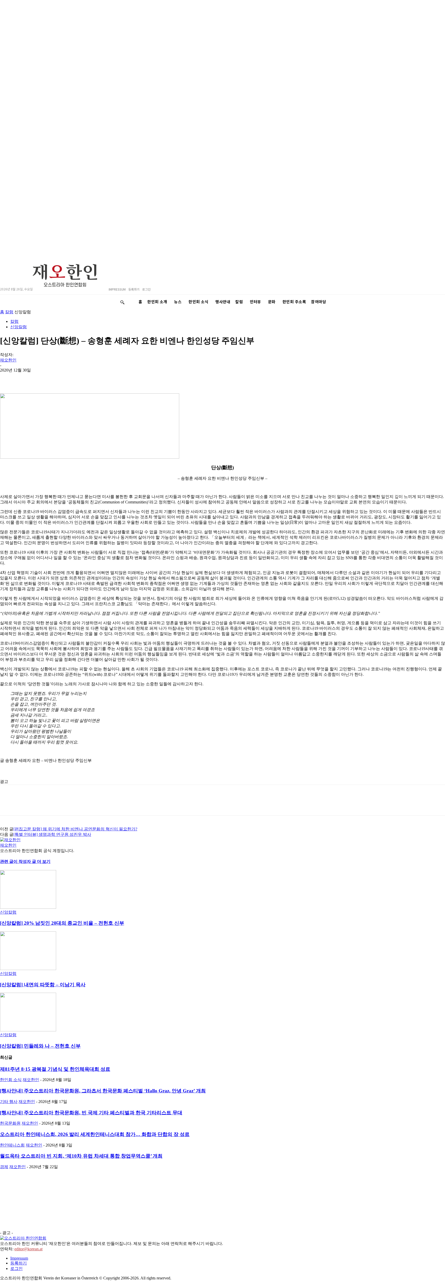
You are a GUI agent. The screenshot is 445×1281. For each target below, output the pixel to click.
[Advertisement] (68, 775)
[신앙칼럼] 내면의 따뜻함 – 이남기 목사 (42, 984)
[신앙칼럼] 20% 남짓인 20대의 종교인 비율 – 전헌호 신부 (62, 923)
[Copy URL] (119, 378)
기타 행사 (9, 1101)
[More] (138, 378)
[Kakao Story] (8, 378)
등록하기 (18, 1263)
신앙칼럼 (18, 327)
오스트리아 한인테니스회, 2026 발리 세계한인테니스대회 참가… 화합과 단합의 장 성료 (95, 1134)
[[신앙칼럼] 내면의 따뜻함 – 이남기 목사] (28, 968)
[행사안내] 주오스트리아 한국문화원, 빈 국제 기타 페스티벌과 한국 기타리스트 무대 (91, 1112)
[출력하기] (101, 378)
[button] (122, 302)
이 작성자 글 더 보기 (31, 861)
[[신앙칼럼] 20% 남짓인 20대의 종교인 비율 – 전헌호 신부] (28, 907)
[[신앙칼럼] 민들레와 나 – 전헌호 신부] (28, 1030)
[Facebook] (64, 378)
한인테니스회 (12, 1145)
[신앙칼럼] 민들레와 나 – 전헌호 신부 (40, 1046)
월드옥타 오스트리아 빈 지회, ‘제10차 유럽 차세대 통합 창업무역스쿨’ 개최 (81, 1156)
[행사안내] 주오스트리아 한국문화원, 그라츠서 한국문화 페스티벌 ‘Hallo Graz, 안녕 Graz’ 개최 (103, 1090)
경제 (4, 1167)
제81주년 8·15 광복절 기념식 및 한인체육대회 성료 (55, 1069)
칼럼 (9, 312)
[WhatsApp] (45, 378)
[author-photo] (10, 840)
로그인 (16, 1268)
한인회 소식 (11, 1079)
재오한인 (8, 360)
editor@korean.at (28, 1249)
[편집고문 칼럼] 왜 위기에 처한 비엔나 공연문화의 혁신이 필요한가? (75, 829)
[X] (82, 378)
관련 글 (6, 861)
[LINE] (27, 378)
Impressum (19, 1258)
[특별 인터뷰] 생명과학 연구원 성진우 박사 (52, 834)
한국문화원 (10, 1123)
